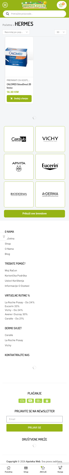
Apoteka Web (33, 461)
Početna (7, 24)
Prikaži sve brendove (34, 213)
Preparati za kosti (17, 80)
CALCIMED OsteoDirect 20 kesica (19, 86)
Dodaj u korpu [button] (21, 98)
